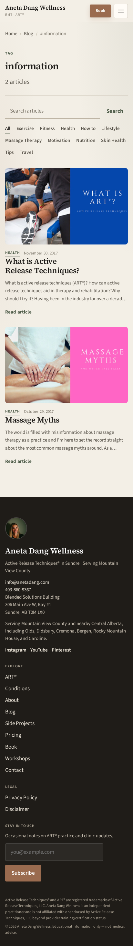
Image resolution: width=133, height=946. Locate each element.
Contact (14, 770)
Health (68, 128)
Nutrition (85, 140)
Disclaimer (17, 809)
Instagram (15, 650)
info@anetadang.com (27, 582)
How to (88, 128)
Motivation (59, 140)
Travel (26, 152)
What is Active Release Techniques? (42, 266)
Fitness (47, 128)
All (7, 128)
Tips (9, 152)
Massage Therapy (23, 140)
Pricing (13, 735)
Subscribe (23, 873)
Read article (18, 311)
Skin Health (113, 140)
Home (11, 33)
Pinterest (61, 650)
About (12, 700)
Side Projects (20, 723)
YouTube (39, 650)
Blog (28, 33)
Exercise (25, 128)
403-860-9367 (18, 589)
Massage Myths (32, 419)
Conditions (17, 688)
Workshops (17, 758)
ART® (10, 677)
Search (115, 111)
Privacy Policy (21, 798)
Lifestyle (110, 128)
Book (100, 11)
